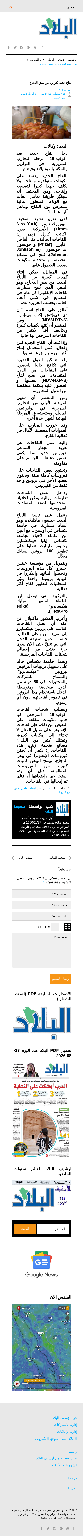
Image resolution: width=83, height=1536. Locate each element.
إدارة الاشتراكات (65, 1425)
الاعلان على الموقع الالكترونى (56, 1439)
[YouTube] (35, 47)
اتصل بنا (72, 1488)
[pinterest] (28, 47)
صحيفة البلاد (64, 90)
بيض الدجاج (36, 788)
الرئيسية (72, 59)
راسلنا (73, 1451)
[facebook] (9, 47)
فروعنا (72, 1478)
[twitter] (15, 47)
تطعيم (24, 788)
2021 (61, 59)
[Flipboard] (41, 47)
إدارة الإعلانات (67, 1432)
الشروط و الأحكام (64, 1465)
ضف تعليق (59, 97)
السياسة (34, 59)
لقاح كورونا (65, 792)
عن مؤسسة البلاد (64, 1418)
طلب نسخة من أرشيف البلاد (56, 1458)
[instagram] (22, 47)
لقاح (17, 788)
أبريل (51, 59)
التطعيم (48, 788)
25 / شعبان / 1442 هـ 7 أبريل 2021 (43, 93)
